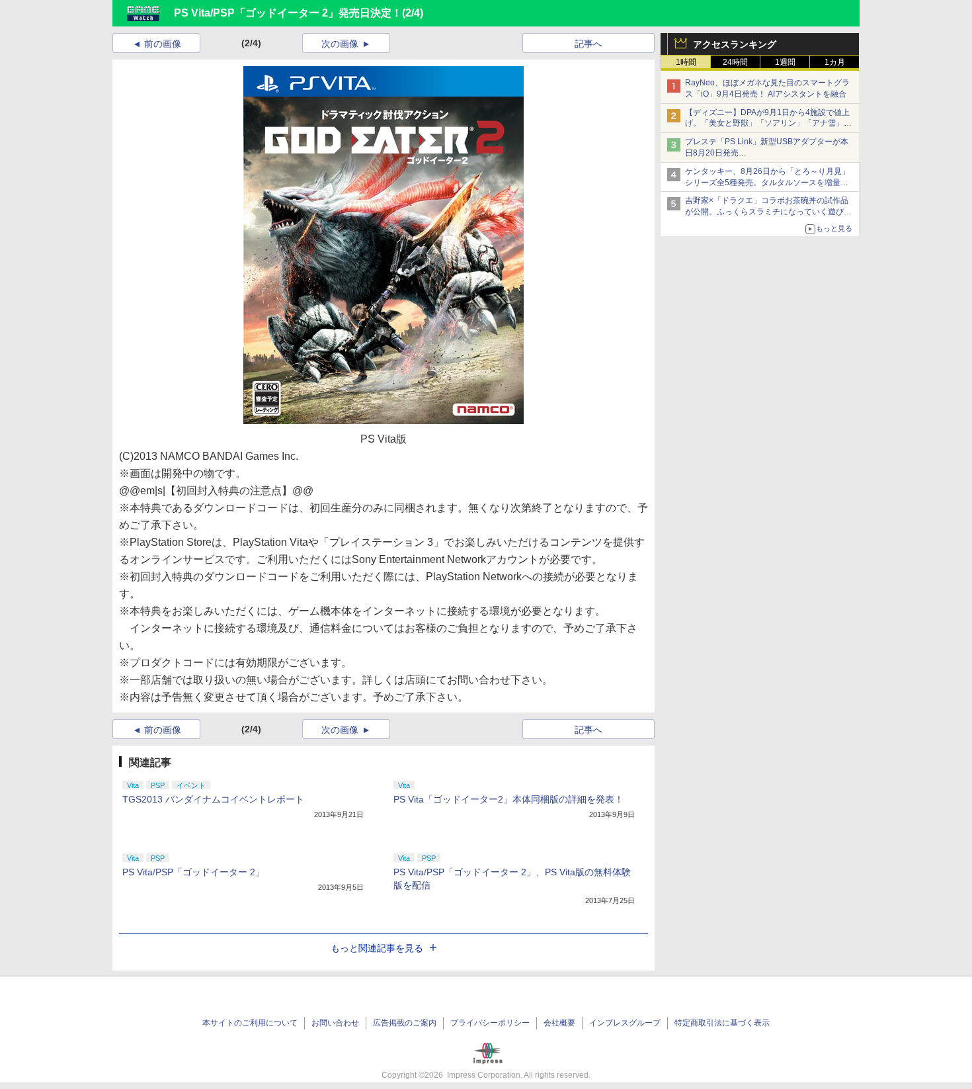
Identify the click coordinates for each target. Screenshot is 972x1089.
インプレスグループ (625, 1022)
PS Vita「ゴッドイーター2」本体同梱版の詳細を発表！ (508, 799)
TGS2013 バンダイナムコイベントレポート (213, 799)
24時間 (735, 62)
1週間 (785, 62)
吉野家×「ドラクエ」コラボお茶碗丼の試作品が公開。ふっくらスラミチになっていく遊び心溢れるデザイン (768, 212)
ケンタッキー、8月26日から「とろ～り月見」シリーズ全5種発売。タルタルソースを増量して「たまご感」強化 (767, 182)
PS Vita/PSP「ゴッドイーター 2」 (193, 872)
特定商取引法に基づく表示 (722, 1022)
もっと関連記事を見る (377, 948)
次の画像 (339, 43)
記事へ (588, 43)
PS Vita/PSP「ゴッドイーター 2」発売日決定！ (288, 13)
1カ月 (835, 62)
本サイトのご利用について (250, 1022)
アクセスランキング (734, 44)
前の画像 (162, 43)
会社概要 (559, 1022)
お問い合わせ (335, 1022)
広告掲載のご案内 (404, 1022)
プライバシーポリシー (490, 1022)
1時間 (686, 62)
